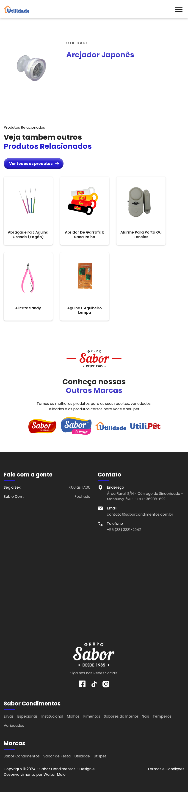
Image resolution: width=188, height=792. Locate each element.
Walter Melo (55, 774)
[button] (178, 9)
